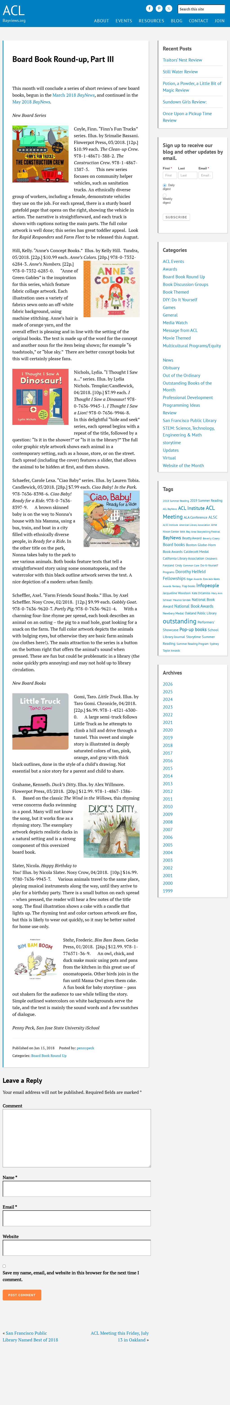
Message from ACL (180, 330)
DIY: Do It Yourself (180, 300)
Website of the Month (183, 465)
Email (10, 1207)
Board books (174, 544)
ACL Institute (191, 508)
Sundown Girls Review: (184, 102)
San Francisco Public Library (189, 420)
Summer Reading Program (193, 644)
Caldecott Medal (196, 551)
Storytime (193, 636)
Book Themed (176, 292)
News (168, 360)
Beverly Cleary (211, 538)
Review (170, 413)
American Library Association (194, 525)
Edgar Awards (194, 579)
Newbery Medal (173, 613)
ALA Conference (195, 517)
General (170, 315)
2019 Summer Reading (206, 500)
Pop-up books (193, 629)
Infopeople (207, 585)
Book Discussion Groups (185, 284)
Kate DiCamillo (201, 593)
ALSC (212, 517)
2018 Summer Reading (176, 500)
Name (10, 1177)
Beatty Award (192, 538)
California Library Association (183, 558)
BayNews (172, 538)
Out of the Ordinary (181, 375)
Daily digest (169, 187)
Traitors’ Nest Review (182, 60)
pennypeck (85, 1047)
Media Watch (175, 323)
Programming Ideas (181, 405)
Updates (171, 450)
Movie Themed (177, 338)
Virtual (169, 458)
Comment (12, 1106)
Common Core (191, 565)
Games (169, 307)
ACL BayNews (170, 509)
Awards (170, 269)
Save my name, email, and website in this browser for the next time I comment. (71, 1276)
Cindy (178, 565)
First (167, 168)
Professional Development (188, 397)
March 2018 (74, 95)
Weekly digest (167, 200)
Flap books (188, 586)
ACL (14, 10)
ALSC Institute (170, 525)
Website (11, 1236)
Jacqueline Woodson (177, 593)
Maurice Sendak (182, 600)
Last (181, 168)
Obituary (171, 368)
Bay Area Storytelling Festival (203, 531)
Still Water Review (180, 72)
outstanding (180, 621)
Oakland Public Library (201, 613)
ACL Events (173, 261)
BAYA (182, 531)
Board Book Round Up (48, 1055)
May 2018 (31, 102)
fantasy (176, 586)
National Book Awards (193, 606)
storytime (172, 442)
